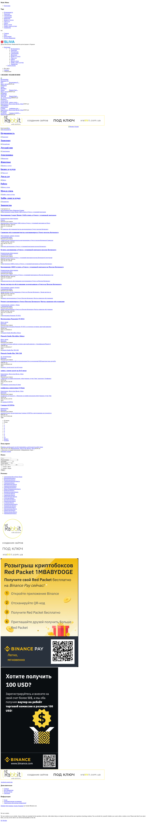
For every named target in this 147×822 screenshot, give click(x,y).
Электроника (8, 17)
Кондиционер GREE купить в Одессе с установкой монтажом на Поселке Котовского (32, 267)
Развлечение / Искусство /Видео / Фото (12, 104)
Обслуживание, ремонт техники (10, 235)
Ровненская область (10, 501)
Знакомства (7, 27)
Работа (6, 23)
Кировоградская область (11, 492)
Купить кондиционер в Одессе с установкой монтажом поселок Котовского (28, 250)
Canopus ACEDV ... (14, 113)
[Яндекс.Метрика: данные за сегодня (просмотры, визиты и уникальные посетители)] (6, 811)
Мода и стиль (8, 24)
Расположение (5, 210)
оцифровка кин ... (14, 108)
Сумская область (9, 502)
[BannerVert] (39, 666)
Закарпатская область (10, 486)
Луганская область (9, 493)
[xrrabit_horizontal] (52, 125)
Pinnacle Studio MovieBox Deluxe (12, 336)
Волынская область (9, 480)
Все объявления (8, 790)
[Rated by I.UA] (40, 811)
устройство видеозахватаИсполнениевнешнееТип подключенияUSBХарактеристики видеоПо (28, 361)
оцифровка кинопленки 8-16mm (13, 388)
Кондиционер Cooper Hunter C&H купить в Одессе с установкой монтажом (28, 215)
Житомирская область (10, 484)
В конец (6, 440)
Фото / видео (4, 84)
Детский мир (8, 15)
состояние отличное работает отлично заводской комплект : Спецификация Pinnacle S (26, 344)
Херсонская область (10, 507)
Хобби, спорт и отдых (10, 26)
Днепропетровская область (12, 481)
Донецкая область (9, 483)
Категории (7, 5)
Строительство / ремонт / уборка (10, 305)
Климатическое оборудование (9, 218)
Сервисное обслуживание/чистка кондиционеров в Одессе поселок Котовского (30, 232)
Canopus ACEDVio (7, 405)
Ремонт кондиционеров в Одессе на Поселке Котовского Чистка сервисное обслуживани (27, 309)
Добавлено (16, 210)
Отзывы (21, 210)
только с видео (7, 468)
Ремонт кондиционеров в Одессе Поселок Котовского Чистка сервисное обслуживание (32, 301)
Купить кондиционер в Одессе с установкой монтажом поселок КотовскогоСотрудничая (26, 257)
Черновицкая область (10, 513)
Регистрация (7, 36)
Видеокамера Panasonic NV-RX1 (12, 319)
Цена (11, 210)
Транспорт (7, 14)
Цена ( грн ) (4, 464)
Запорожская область (10, 487)
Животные (7, 18)
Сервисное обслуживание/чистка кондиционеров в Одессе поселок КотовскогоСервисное (27, 240)
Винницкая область (9, 478)
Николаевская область (10, 496)
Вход (5, 35)
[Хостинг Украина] (73, 126)
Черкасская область (9, 510)
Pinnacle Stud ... (13, 90)
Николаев (4, 323)
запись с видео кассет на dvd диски (13, 371)
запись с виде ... (13, 102)
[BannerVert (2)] (29, 768)
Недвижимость (8, 12)
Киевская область (9, 490)
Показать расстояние (7, 221)
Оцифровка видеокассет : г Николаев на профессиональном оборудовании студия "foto (26, 395)
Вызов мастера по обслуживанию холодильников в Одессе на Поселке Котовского (31, 284)
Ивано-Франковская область (12, 489)
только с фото (7, 466)
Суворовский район (6, 237)
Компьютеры (4, 114)
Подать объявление (9, 38)
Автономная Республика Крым (13, 476)
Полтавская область (10, 499)
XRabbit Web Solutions (7, 806)
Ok (1, 820)
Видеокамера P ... (14, 82)
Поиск (2, 470)
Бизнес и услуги (9, 20)
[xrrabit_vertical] (13, 557)
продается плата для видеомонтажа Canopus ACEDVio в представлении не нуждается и (26, 413)
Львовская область (9, 495)
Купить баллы (11, 65)
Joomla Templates (18, 806)
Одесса (3, 220)
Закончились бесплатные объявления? (15, 803)
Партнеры (7, 793)
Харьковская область (10, 505)
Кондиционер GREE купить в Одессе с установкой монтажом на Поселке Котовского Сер (27, 275)
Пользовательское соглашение (13, 801)
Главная (6, 33)
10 (4, 437)
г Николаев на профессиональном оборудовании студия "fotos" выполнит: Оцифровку (26, 378)
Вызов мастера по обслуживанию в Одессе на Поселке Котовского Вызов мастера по (26, 292)
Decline (5, 820)
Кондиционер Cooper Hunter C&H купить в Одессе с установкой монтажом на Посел (25, 223)
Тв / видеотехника (6, 97)
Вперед (6, 439)
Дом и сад (7, 21)
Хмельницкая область (10, 509)
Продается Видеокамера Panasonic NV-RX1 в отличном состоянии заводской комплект (26, 326)
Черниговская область (10, 512)
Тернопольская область (11, 504)
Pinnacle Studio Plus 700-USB (11, 353)
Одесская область (9, 498)
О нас (5, 800)
